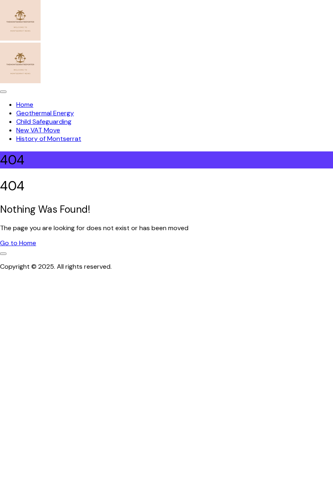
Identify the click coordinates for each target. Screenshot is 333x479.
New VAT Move (38, 130)
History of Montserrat (48, 138)
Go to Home (18, 243)
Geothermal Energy (45, 113)
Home (24, 104)
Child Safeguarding (43, 121)
